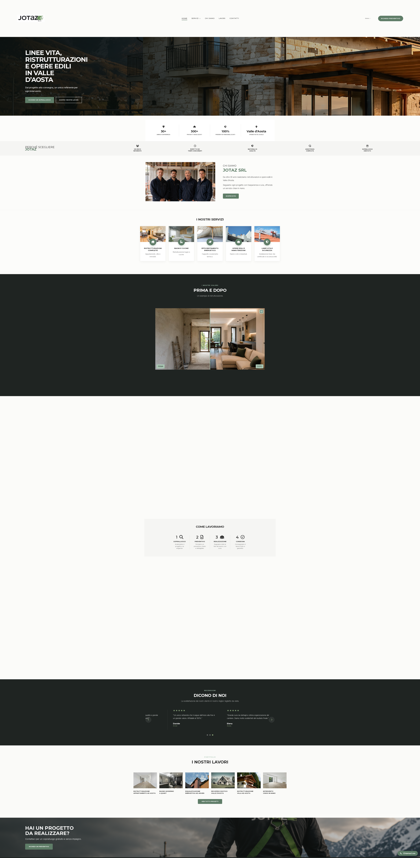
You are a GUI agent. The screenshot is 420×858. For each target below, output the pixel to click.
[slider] (210, 339)
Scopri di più (231, 196)
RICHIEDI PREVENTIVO (390, 18)
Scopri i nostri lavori (69, 100)
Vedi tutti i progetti (210, 801)
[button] (261, 311)
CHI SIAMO (210, 18)
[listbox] (367, 18)
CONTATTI (234, 18)
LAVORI (222, 18)
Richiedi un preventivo (39, 846)
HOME (184, 18)
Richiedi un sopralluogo (40, 100)
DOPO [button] (259, 366)
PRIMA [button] (160, 366)
